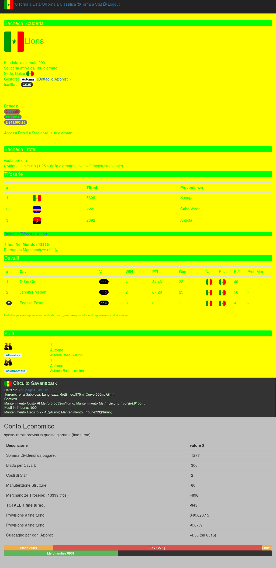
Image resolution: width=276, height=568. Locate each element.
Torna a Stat (91, 4)
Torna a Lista (29, 4)
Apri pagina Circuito (33, 390)
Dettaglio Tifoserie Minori (25, 233)
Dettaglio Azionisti (54, 79)
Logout (113, 4)
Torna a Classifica (61, 4)
